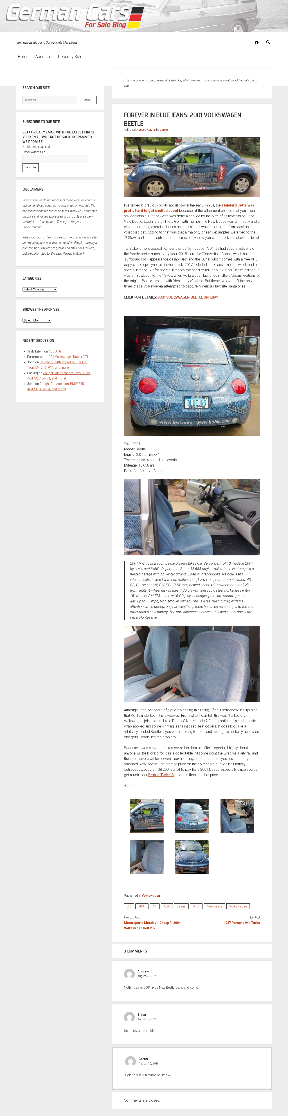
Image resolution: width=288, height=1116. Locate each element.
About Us (43, 56)
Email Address (33, 152)
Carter (164, 129)
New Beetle (214, 906)
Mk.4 (196, 906)
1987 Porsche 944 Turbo (242, 923)
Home (23, 56)
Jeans (181, 906)
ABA (167, 906)
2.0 (129, 906)
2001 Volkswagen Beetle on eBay (188, 297)
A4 (155, 906)
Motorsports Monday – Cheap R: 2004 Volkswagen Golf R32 (152, 925)
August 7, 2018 (145, 129)
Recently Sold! (70, 56)
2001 (142, 906)
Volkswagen (151, 895)
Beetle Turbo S (161, 775)
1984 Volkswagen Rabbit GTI (67, 357)
